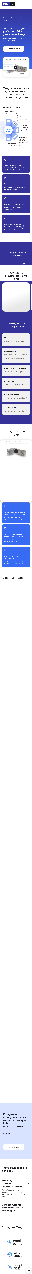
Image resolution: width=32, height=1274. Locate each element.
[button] (15, 67)
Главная (6, 18)
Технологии (15, 18)
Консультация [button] (14, 1147)
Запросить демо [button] (14, 48)
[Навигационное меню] (29, 4)
